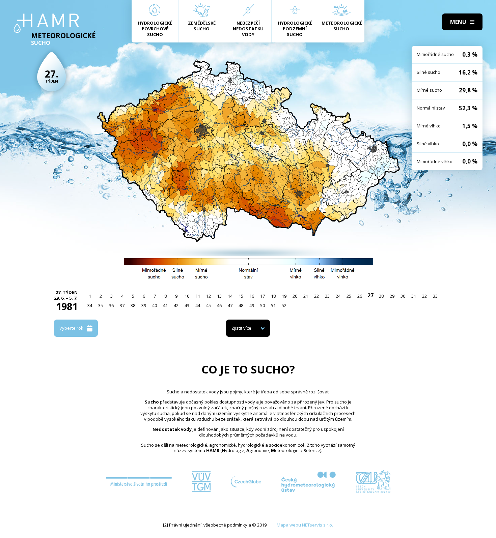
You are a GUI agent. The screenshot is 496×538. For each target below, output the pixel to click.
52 (284, 305)
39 (143, 305)
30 (403, 296)
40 (154, 305)
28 (381, 296)
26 (359, 296)
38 (133, 305)
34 (89, 305)
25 (349, 296)
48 (241, 305)
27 (370, 295)
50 (262, 305)
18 (273, 296)
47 (230, 305)
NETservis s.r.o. (317, 525)
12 (208, 296)
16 (251, 296)
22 (316, 296)
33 (435, 296)
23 (327, 296)
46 (219, 305)
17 (262, 296)
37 (122, 305)
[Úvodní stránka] (46, 23)
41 (165, 305)
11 (197, 296)
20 (295, 296)
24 (338, 296)
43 (187, 305)
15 (241, 296)
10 (187, 296)
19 (284, 296)
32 (424, 296)
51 (273, 305)
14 (230, 296)
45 (208, 305)
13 (219, 296)
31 (413, 296)
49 (251, 305)
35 (100, 305)
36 (111, 305)
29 (392, 296)
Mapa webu (289, 525)
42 (176, 305)
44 (197, 305)
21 (305, 296)
